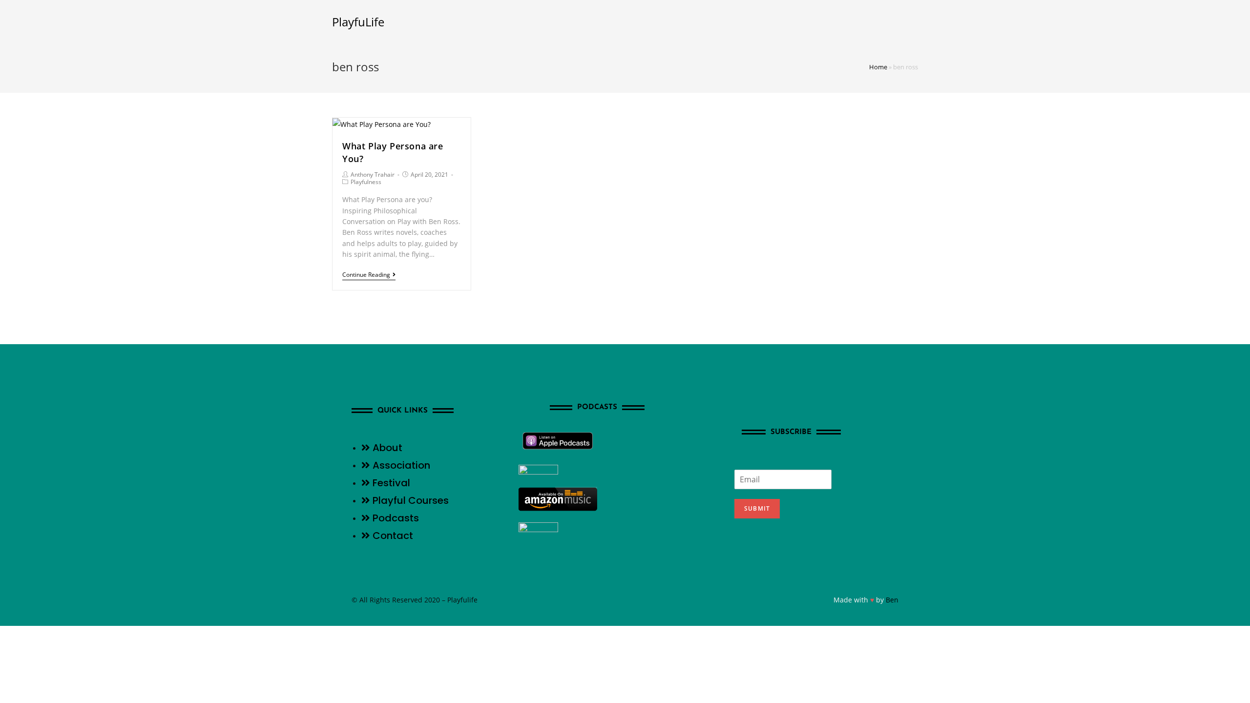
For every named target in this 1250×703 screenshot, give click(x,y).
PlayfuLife (358, 22)
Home (878, 66)
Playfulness (366, 182)
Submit (757, 508)
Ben (892, 599)
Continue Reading (366, 275)
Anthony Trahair (373, 174)
